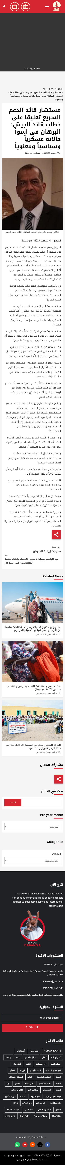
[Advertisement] (32, 33)
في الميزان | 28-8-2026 (53, 964)
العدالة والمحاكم (16, 1077)
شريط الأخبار (10, 1096)
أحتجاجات (21, 1051)
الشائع (12, 1070)
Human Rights (52, 1051)
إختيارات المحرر (31, 1057)
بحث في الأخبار (52, 791)
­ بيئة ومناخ (34, 1051)
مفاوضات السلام (13, 1110)
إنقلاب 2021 (56, 1064)
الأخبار (28, 1064)
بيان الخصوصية (39, 1137)
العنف (58, 1083)
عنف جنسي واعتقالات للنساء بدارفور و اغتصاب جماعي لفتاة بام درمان (34, 688)
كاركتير (58, 1110)
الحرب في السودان (53, 1070)
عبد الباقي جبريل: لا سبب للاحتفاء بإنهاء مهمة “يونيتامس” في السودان (31, 559)
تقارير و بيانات (17, 1090)
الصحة (58, 1077)
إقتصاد (8, 1057)
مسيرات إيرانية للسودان (47, 549)
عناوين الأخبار (55, 1103)
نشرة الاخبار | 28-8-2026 (53, 988)
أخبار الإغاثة (56, 1057)
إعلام (18, 1057)
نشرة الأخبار (24, 1116)
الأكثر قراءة (17, 1064)
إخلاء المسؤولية (23, 1137)
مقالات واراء (56, 1116)
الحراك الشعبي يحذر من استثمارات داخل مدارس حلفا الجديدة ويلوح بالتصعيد (33, 746)
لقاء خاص (29, 1110)
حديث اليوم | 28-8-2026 (53, 981)
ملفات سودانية (40, 1116)
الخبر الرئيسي (35, 1070)
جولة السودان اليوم (53, 1096)
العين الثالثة (29, 1083)
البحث (13, 803)
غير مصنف (40, 1103)
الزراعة (22, 1070)
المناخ (17, 1083)
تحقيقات (47, 1090)
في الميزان (27, 1103)
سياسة (23, 1096)
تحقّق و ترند (33, 1090)
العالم (29, 1077)
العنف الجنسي (45, 1083)
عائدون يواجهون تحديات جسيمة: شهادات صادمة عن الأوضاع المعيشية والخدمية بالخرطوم (33, 629)
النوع (8, 1083)
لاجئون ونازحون (44, 1110)
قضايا (15, 1103)
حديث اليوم (35, 1096)
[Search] (4, 6)
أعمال (44, 1057)
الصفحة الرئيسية (44, 1077)
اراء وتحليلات (41, 1064)
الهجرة (58, 1090)
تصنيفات (56, 854)
